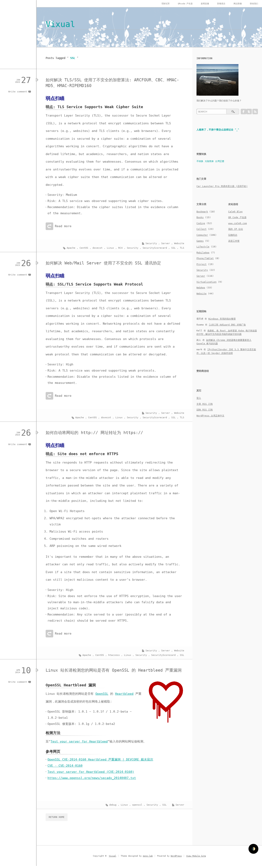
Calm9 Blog (235, 211)
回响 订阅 (204, 409)
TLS (182, 248)
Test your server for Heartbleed (79, 741)
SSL (173, 248)
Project (201, 264)
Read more (63, 226)
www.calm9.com (237, 223)
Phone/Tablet (205, 258)
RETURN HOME (56, 817)
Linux (110, 248)
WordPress (176, 856)
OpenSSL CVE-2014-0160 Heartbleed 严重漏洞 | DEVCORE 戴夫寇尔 (100, 759)
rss (255, 111)
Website (179, 243)
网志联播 (238, 3)
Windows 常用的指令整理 (222, 318)
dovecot (98, 248)
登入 (198, 398)
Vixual (60, 24)
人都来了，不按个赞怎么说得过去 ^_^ (217, 129)
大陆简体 (209, 161)
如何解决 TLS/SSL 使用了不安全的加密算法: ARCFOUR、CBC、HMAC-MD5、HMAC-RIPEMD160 (112, 82)
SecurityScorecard (155, 248)
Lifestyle (202, 246)
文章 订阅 (204, 404)
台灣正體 (219, 161)
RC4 (120, 248)
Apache (71, 248)
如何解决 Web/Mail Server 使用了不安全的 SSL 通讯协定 (103, 263)
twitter (249, 111)
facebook (243, 111)
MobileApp (202, 252)
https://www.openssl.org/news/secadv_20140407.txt (91, 778)
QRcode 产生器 (185, 3)
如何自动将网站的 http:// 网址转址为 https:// (94, 432)
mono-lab (148, 856)
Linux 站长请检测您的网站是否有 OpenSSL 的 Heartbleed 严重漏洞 (114, 670)
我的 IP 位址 (235, 229)
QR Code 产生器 (237, 217)
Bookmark (202, 211)
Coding (200, 223)
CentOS (84, 248)
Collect (201, 229)
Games (200, 241)
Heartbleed (124, 694)
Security (151, 243)
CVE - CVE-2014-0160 (64, 765)
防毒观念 (221, 3)
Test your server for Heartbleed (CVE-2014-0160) (90, 772)
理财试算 (165, 3)
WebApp (200, 287)
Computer (202, 235)
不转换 (199, 161)
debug (112, 805)
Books (200, 217)
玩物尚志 (232, 235)
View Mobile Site (196, 856)
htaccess (114, 655)
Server (165, 243)
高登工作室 (233, 241)
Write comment (17, 91)
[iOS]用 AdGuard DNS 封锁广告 (227, 324)
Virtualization (206, 282)
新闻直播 (205, 3)
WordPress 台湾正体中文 (210, 415)
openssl (137, 805)
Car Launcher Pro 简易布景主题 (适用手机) (222, 186)
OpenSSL (101, 694)
